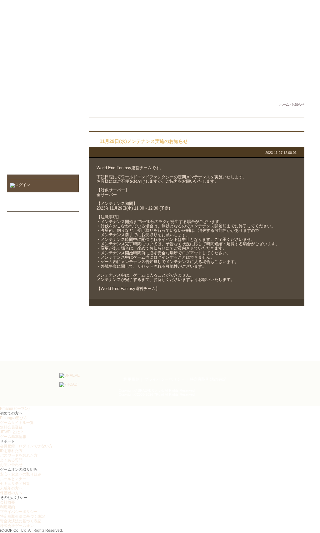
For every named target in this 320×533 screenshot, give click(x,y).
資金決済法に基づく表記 (20, 521)
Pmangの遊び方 (13, 418)
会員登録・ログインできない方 (26, 446)
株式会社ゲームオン (17, 526)
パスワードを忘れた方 (19, 455)
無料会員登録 (11, 427)
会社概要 (7, 502)
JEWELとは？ (12, 432)
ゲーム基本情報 (13, 436)
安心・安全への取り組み (20, 474)
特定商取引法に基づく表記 (22, 516)
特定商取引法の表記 (208, 379)
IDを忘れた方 (11, 451)
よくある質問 (11, 460)
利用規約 (131, 379)
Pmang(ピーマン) (15, 408)
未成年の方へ (11, 488)
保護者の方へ (11, 493)
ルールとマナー (13, 479)
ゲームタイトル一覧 (17, 422)
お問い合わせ (11, 465)
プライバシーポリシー (164, 379)
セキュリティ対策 (15, 483)
